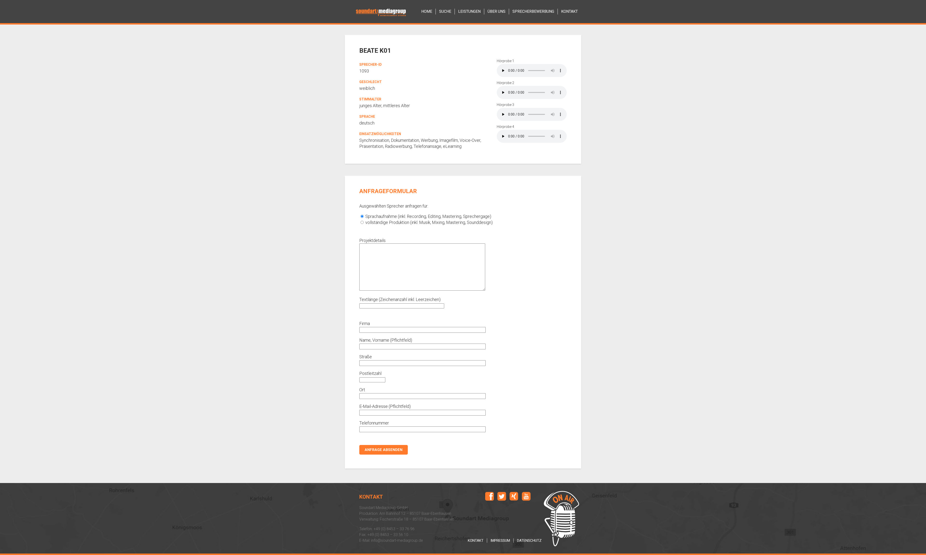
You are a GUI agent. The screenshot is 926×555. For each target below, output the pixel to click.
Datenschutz (529, 540)
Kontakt (475, 540)
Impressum (500, 540)
